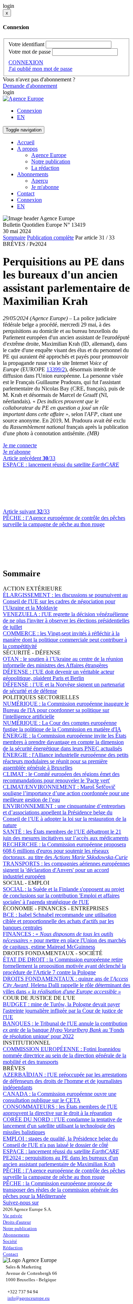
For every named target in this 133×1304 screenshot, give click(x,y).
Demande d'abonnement (30, 86)
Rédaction (13, 1247)
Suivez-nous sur (21, 1203)
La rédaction (45, 168)
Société (10, 1241)
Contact (25, 193)
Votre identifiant (26, 44)
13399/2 (55, 369)
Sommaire (14, 238)
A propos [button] (27, 149)
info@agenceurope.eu (28, 1298)
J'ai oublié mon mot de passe (40, 69)
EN (21, 117)
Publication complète (50, 238)
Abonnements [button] (32, 174)
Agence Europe (48, 155)
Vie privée (12, 1215)
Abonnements (16, 1235)
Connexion (29, 111)
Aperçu (39, 181)
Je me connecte (20, 445)
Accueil (25, 142)
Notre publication (50, 161)
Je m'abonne (45, 187)
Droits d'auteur (17, 1222)
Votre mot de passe (30, 52)
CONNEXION (26, 62)
